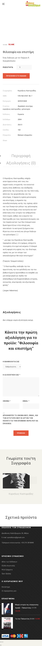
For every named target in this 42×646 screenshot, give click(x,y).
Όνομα (7, 401)
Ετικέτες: (6, 106)
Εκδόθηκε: (7, 119)
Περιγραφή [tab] (21, 155)
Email (26, 401)
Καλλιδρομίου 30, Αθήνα (19, 533)
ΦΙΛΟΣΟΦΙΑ (22, 101)
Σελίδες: (6, 130)
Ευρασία (21, 114)
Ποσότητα (8, 67)
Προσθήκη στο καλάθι (16, 76)
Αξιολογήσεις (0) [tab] (21, 163)
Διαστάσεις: (7, 125)
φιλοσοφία (26, 109)
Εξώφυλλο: (7, 135)
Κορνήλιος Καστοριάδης (27, 91)
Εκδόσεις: (6, 114)
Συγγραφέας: (7, 91)
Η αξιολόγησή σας (11, 375)
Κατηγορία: (7, 101)
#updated (21, 106)
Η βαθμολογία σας (11, 362)
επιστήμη (29, 106)
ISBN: (5, 96)
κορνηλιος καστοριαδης (12, 109)
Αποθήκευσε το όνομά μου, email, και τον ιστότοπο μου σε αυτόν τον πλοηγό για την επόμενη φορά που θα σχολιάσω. (20, 419)
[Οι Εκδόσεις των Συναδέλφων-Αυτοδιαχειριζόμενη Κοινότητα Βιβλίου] (33, 4)
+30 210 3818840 (27, 543)
